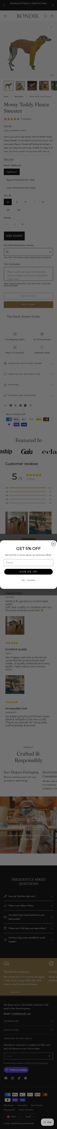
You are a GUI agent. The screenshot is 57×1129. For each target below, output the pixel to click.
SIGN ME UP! (29, 571)
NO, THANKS (28, 580)
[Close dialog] (53, 544)
